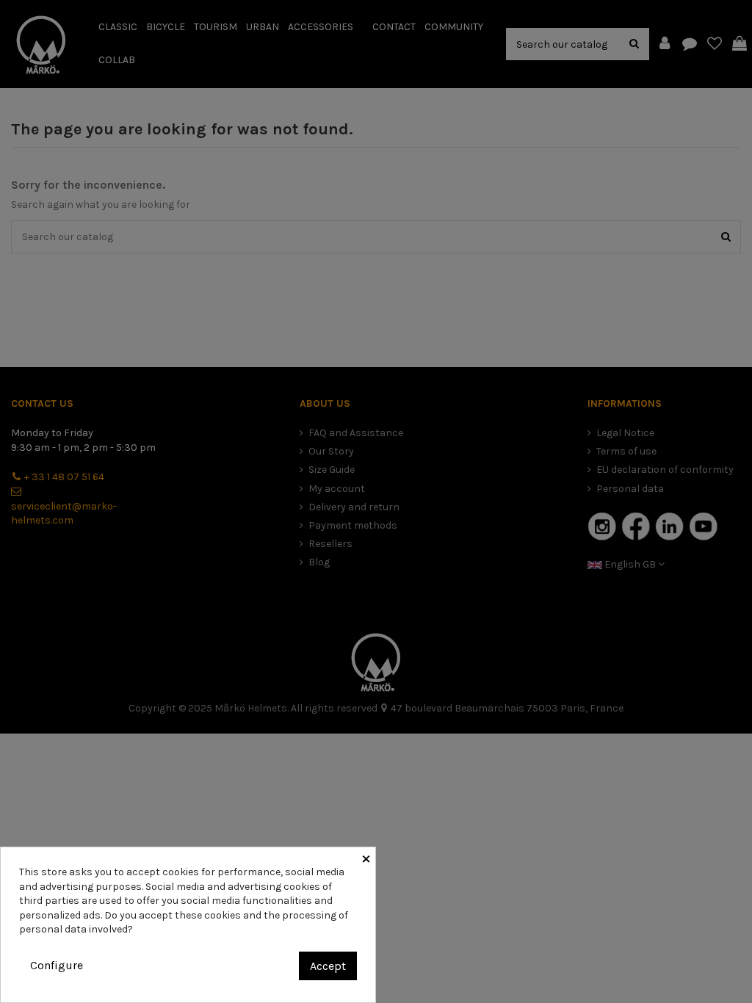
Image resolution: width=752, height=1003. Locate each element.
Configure (56, 965)
